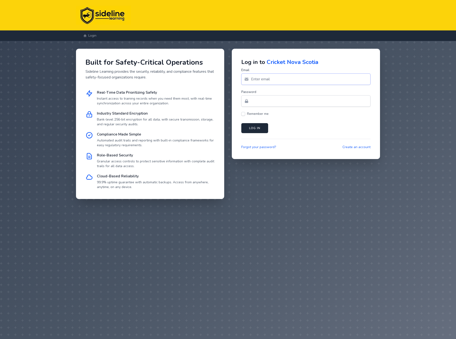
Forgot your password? (258, 147)
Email (245, 70)
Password (248, 92)
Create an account (356, 147)
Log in (254, 128)
